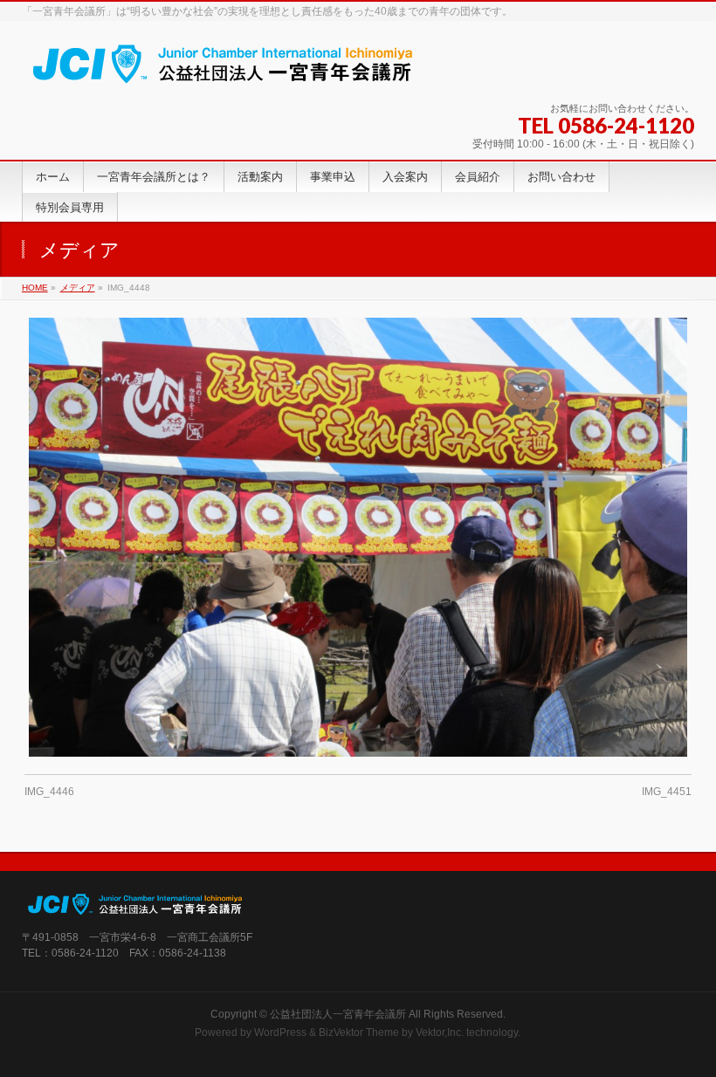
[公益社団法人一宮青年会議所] (223, 69)
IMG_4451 (667, 791)
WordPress (280, 1032)
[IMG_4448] (357, 537)
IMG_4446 (49, 791)
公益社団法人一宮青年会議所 (338, 1014)
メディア (77, 287)
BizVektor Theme (359, 1032)
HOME (35, 287)
